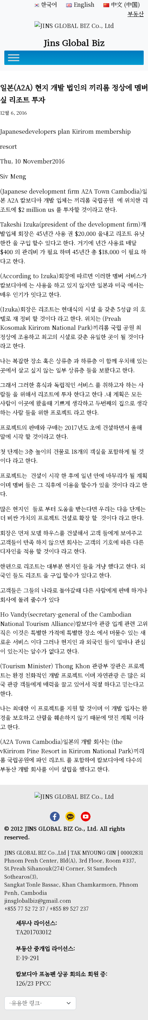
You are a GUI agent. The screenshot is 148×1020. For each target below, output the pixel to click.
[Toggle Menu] (13, 57)
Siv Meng (13, 176)
